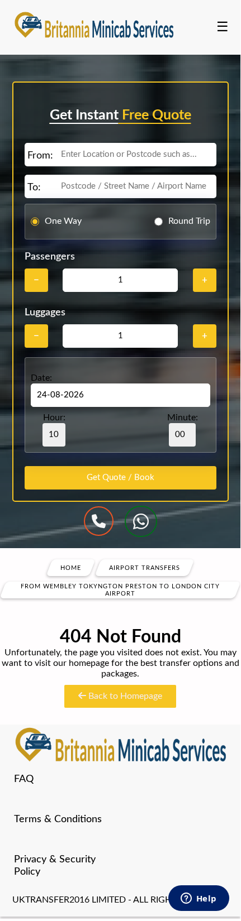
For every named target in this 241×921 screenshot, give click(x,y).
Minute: (182, 417)
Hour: (54, 417)
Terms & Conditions (58, 819)
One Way (63, 221)
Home (70, 567)
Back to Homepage (124, 696)
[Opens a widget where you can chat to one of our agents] (198, 899)
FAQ (24, 779)
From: (40, 156)
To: (34, 188)
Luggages (45, 313)
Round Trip (189, 221)
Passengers (50, 257)
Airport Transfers (144, 567)
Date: (41, 377)
